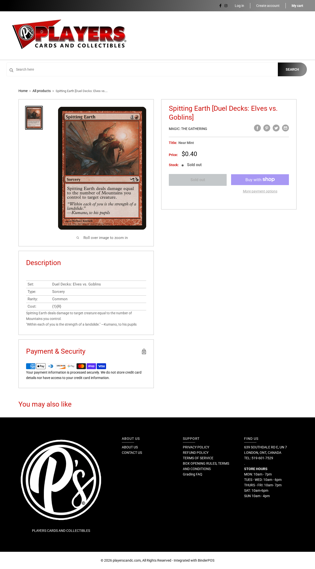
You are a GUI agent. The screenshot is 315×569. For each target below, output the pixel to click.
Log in (239, 6)
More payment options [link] (260, 191)
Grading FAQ (192, 474)
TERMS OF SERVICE (198, 458)
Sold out (197, 179)
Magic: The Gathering (188, 129)
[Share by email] (285, 128)
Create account (268, 6)
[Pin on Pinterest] (266, 128)
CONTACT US (132, 453)
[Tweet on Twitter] (276, 128)
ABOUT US (130, 447)
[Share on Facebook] (257, 128)
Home (23, 91)
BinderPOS (206, 560)
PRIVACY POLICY (196, 447)
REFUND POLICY (195, 453)
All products (41, 91)
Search (292, 69)
